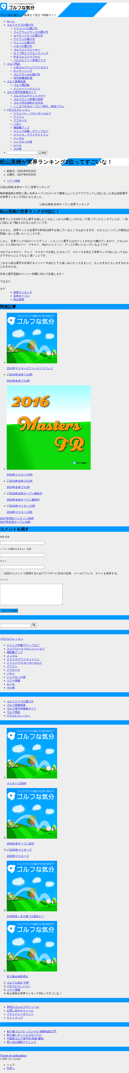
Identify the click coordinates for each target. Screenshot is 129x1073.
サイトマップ (15, 1017)
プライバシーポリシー (20, 1014)
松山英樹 (18, 299)
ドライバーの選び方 (25, 28)
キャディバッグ (22, 70)
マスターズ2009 (16, 783)
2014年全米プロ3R (18, 380)
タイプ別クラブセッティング (30, 53)
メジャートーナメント (26, 88)
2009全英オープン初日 (20, 843)
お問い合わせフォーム (20, 1010)
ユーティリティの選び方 (28, 35)
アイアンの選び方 (24, 39)
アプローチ (20, 120)
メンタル (18, 138)
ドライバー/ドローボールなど (24, 662)
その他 (17, 148)
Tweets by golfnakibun (13, 1055)
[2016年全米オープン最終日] (24, 493)
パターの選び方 (22, 46)
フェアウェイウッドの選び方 (30, 32)
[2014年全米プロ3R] (19, 374)
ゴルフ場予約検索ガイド (21, 92)
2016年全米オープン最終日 (23, 499)
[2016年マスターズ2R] (21, 505)
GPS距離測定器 (23, 78)
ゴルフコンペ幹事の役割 (28, 99)
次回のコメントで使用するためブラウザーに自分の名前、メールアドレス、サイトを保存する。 (62, 573)
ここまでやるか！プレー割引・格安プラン (38, 106)
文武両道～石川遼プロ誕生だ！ (25, 916)
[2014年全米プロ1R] (19, 481)
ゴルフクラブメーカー (26, 49)
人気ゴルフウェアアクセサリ (30, 67)
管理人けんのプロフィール (23, 1007)
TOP (18, 982)
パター (17, 124)
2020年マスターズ (18, 856)
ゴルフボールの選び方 (26, 74)
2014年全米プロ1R (18, 487)
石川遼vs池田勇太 (17, 976)
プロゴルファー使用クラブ (29, 60)
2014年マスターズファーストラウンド (30, 368)
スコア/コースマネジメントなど (26, 648)
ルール (17, 145)
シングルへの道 (22, 141)
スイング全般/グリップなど (23, 645)
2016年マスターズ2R (19, 512)
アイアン (18, 116)
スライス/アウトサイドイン (23, 659)
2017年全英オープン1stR (15, 521)
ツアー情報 (13, 180)
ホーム (11, 21)
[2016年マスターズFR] (49, 468)
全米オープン (21, 295)
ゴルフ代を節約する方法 (28, 102)
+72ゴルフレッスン (18, 109)
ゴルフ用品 (13, 63)
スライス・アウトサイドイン (30, 134)
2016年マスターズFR (20, 474)
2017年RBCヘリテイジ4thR (17, 518)
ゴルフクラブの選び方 (20, 24)
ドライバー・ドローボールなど (32, 113)
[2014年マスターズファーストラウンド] (32, 362)
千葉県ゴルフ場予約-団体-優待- (25, 1038)
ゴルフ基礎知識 (16, 81)
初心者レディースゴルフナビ (24, 1035)
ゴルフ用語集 (21, 85)
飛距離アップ (21, 127)
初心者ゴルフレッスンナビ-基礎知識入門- (32, 1031)
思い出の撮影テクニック (21, 1042)
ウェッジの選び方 (24, 42)
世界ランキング (22, 292)
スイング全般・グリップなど (30, 131)
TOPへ (11, 1068)
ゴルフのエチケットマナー (29, 95)
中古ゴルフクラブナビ (26, 56)
